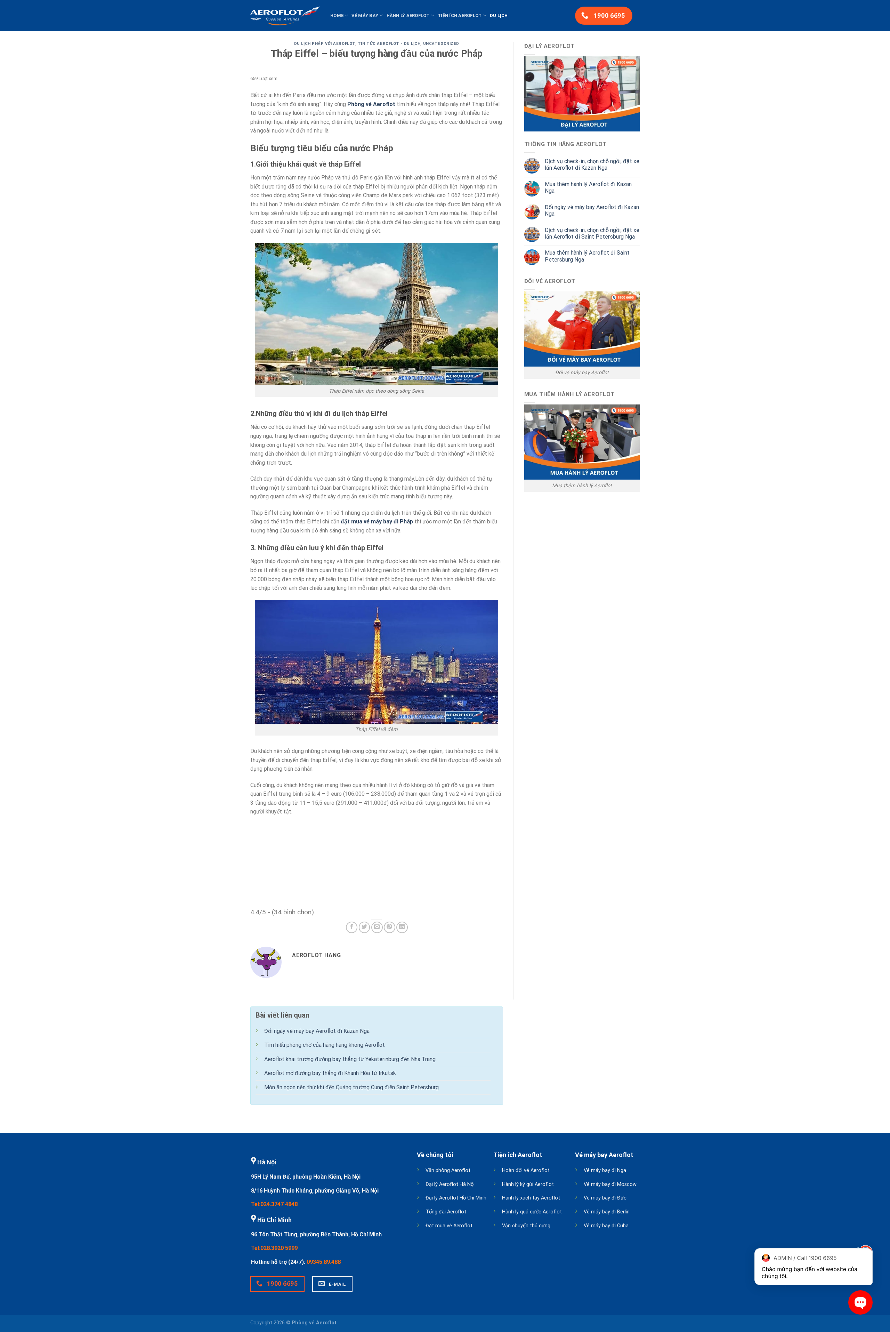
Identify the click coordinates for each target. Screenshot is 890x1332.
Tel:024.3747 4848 (274, 1204)
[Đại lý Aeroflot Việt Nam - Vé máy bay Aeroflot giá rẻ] (285, 15)
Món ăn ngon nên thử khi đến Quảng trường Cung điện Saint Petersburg (351, 1087)
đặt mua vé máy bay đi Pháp (377, 521)
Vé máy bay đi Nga (605, 1170)
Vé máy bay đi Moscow (610, 1184)
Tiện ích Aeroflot (460, 15)
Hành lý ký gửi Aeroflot (528, 1184)
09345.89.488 (324, 1262)
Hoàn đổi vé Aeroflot (526, 1170)
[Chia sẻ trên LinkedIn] (402, 927)
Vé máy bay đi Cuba (606, 1226)
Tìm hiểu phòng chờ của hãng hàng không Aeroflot (324, 1045)
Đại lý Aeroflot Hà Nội (450, 1184)
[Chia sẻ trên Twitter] (364, 927)
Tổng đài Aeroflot (446, 1212)
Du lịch (499, 15)
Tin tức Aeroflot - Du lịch (389, 43)
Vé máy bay (364, 15)
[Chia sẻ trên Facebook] (351, 927)
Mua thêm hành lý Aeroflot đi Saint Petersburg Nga (587, 256)
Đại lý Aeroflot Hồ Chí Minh (456, 1198)
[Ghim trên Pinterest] (389, 927)
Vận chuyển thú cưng (526, 1226)
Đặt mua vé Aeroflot (449, 1226)
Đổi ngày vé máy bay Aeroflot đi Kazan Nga (592, 210)
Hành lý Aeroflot (408, 15)
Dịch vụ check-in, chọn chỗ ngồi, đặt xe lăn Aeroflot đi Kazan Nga (592, 164)
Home (336, 15)
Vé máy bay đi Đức (605, 1198)
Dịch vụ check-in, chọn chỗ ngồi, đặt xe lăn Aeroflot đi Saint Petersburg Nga (592, 233)
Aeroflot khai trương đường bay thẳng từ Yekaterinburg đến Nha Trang (350, 1059)
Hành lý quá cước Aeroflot (532, 1212)
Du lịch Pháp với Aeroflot (324, 43)
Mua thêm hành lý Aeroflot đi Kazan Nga (588, 187)
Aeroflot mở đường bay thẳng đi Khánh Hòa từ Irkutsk (330, 1073)
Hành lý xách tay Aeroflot (531, 1198)
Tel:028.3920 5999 (274, 1248)
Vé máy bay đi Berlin (607, 1212)
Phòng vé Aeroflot (371, 104)
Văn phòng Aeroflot (448, 1170)
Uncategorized (441, 43)
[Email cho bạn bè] (377, 927)
